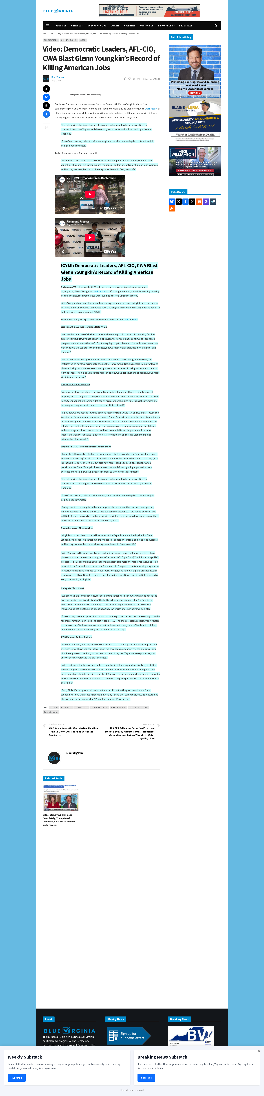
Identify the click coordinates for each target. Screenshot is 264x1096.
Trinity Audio (84, 95)
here (126, 319)
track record (151, 108)
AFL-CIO (54, 707)
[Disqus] (101, 875)
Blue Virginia (57, 76)
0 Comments (148, 79)
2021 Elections (51, 40)
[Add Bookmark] (46, 127)
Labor (82, 40)
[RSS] (172, 208)
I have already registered (132, 1090)
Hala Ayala (134, 707)
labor (145, 707)
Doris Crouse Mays (99, 707)
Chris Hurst (66, 707)
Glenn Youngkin (68, 40)
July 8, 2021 (56, 80)
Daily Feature (81, 707)
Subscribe (16, 1077)
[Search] (216, 25)
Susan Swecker (51, 712)
